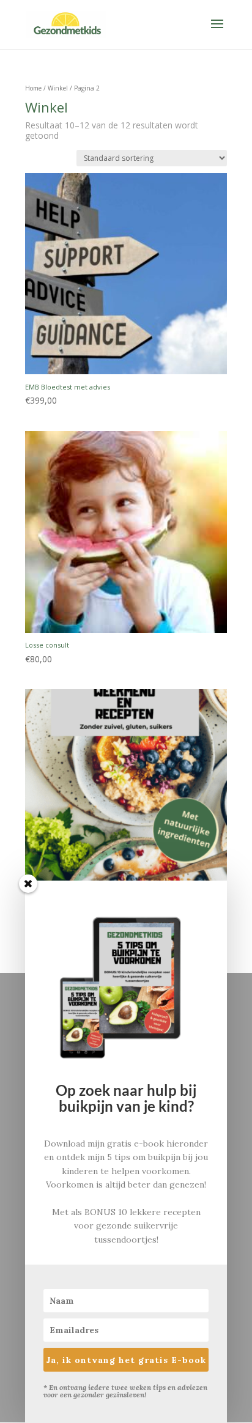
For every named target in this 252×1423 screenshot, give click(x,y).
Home (33, 88)
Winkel (58, 88)
